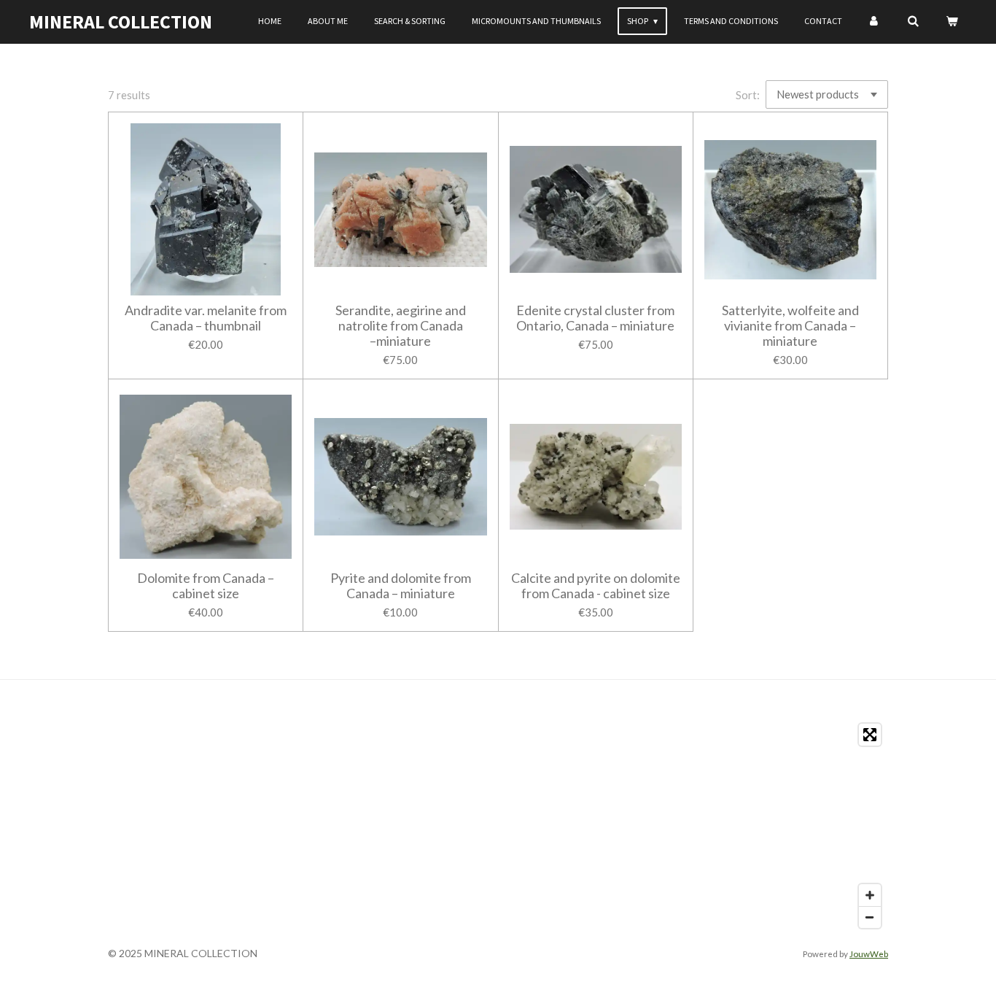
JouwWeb (868, 953)
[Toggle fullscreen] (870, 735)
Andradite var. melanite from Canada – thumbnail (206, 318)
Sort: (748, 94)
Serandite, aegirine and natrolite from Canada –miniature (400, 326)
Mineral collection (120, 21)
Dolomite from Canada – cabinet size (205, 585)
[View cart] (951, 21)
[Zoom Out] (870, 917)
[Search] (912, 21)
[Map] (498, 825)
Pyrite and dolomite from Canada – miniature (400, 585)
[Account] (874, 21)
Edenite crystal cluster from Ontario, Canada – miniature (595, 318)
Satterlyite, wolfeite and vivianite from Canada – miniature (790, 326)
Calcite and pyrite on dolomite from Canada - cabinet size (595, 585)
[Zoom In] (870, 895)
